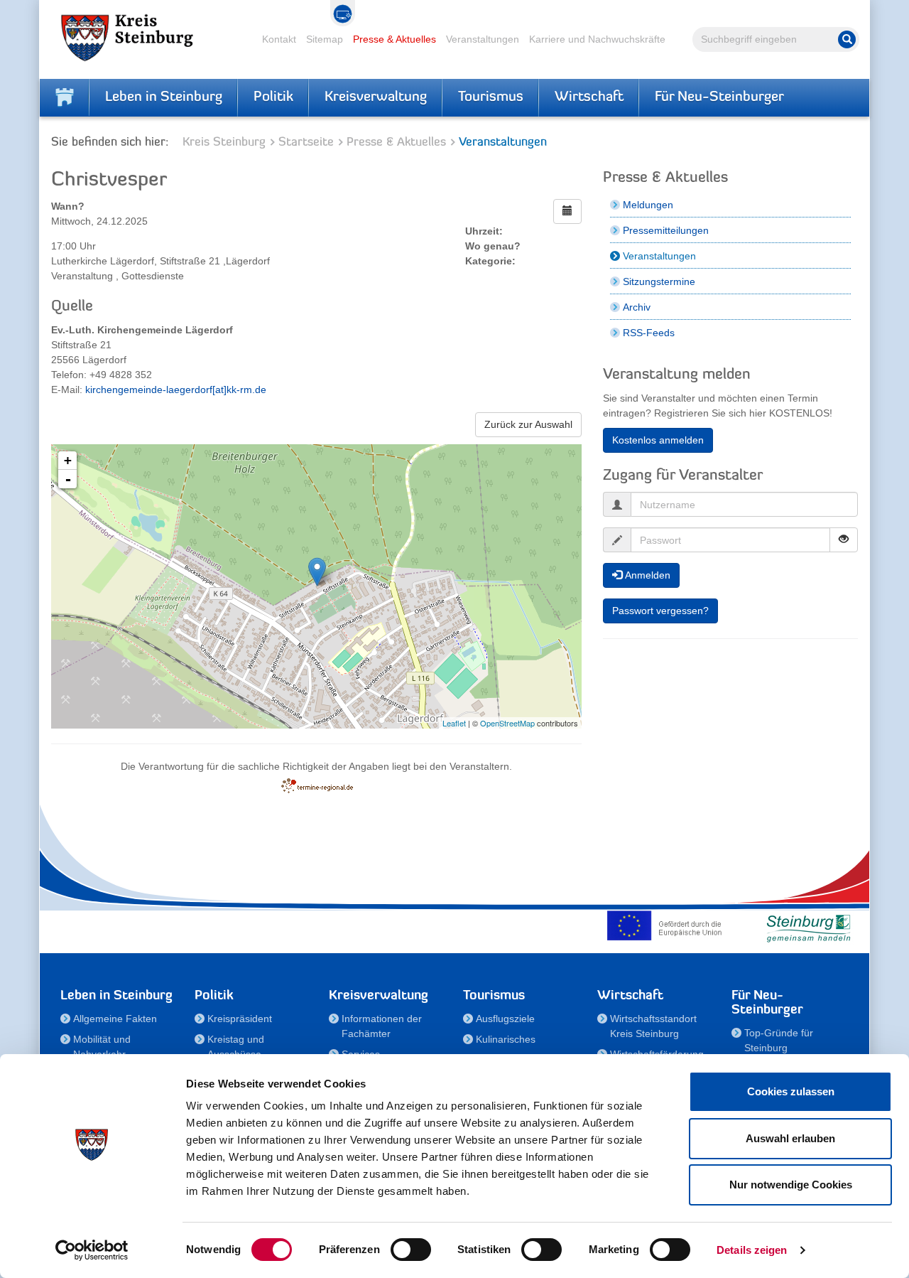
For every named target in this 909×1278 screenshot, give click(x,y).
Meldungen (648, 204)
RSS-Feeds (649, 332)
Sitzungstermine (659, 281)
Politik (273, 97)
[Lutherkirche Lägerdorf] (317, 571)
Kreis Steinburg (224, 142)
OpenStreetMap (507, 723)
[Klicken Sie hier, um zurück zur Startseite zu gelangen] (64, 97)
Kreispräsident (239, 1018)
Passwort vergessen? (660, 610)
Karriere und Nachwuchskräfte (597, 39)
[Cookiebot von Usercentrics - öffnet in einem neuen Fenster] (92, 1250)
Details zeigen (752, 1250)
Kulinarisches (505, 1039)
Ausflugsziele (505, 1018)
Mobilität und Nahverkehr (102, 1046)
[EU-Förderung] (667, 925)
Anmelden (646, 575)
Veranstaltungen (482, 39)
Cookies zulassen (790, 1091)
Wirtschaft (589, 97)
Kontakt (279, 39)
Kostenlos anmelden (658, 440)
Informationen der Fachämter (382, 1026)
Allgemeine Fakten (115, 1018)
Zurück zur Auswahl (528, 424)
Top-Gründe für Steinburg (778, 1040)
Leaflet (454, 723)
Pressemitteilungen (666, 230)
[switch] (411, 1249)
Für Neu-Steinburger (719, 97)
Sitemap (324, 39)
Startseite (306, 142)
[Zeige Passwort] (843, 539)
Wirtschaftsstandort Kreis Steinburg (653, 1026)
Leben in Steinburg (163, 97)
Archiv (637, 307)
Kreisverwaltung (376, 97)
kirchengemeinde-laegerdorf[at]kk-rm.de (175, 389)
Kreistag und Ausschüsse (235, 1046)
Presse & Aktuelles (394, 39)
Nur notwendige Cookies (790, 1184)
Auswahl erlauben (790, 1138)
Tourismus (490, 97)
